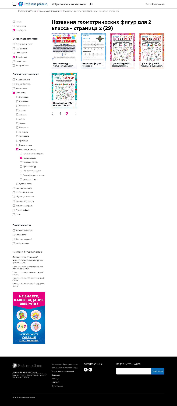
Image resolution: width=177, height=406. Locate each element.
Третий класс (21, 61)
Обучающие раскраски (25, 197)
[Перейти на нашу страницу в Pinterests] (90, 370)
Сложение (23, 132)
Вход (148, 4)
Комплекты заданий (24, 239)
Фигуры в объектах (30, 179)
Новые (18, 22)
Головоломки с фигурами (33, 154)
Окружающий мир (23, 84)
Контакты (55, 382)
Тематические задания (25, 201)
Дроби (22, 119)
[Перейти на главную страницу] (33, 4)
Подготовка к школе (24, 44)
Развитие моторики (24, 188)
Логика (19, 214)
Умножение (24, 136)
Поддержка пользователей (63, 371)
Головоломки (24, 106)
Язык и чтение (21, 88)
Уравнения (23, 141)
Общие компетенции (24, 192)
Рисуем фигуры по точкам (33, 175)
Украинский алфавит (24, 206)
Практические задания (70, 4)
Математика (21, 93)
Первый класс (21, 53)
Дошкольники (21, 48)
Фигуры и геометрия (27, 149)
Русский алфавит (23, 210)
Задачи (22, 123)
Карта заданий (57, 386)
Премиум (55, 379)
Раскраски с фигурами (32, 171)
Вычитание (23, 97)
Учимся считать (25, 145)
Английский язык (23, 79)
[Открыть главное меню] (14, 4)
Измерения (23, 128)
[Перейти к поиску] (91, 4)
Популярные (21, 30)
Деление (22, 114)
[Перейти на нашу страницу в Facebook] (86, 370)
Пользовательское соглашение (64, 368)
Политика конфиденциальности (65, 364)
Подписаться (158, 371)
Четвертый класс (22, 66)
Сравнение (23, 101)
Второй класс (21, 57)
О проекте (56, 375)
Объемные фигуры (30, 162)
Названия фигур (29, 158)
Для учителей (21, 235)
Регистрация (158, 4)
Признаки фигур (29, 167)
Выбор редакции (22, 243)
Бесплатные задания (24, 230)
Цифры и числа (25, 184)
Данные (22, 110)
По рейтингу (21, 26)
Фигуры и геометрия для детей (25, 257)
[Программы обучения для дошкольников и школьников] (29, 343)
